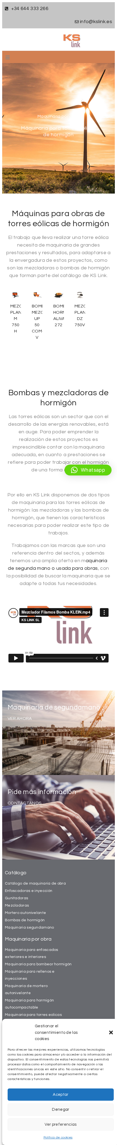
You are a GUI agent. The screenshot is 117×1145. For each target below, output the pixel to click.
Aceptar (60, 1095)
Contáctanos (25, 803)
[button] (111, 1032)
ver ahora (20, 718)
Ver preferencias (60, 1124)
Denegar (60, 1109)
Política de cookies (58, 1137)
